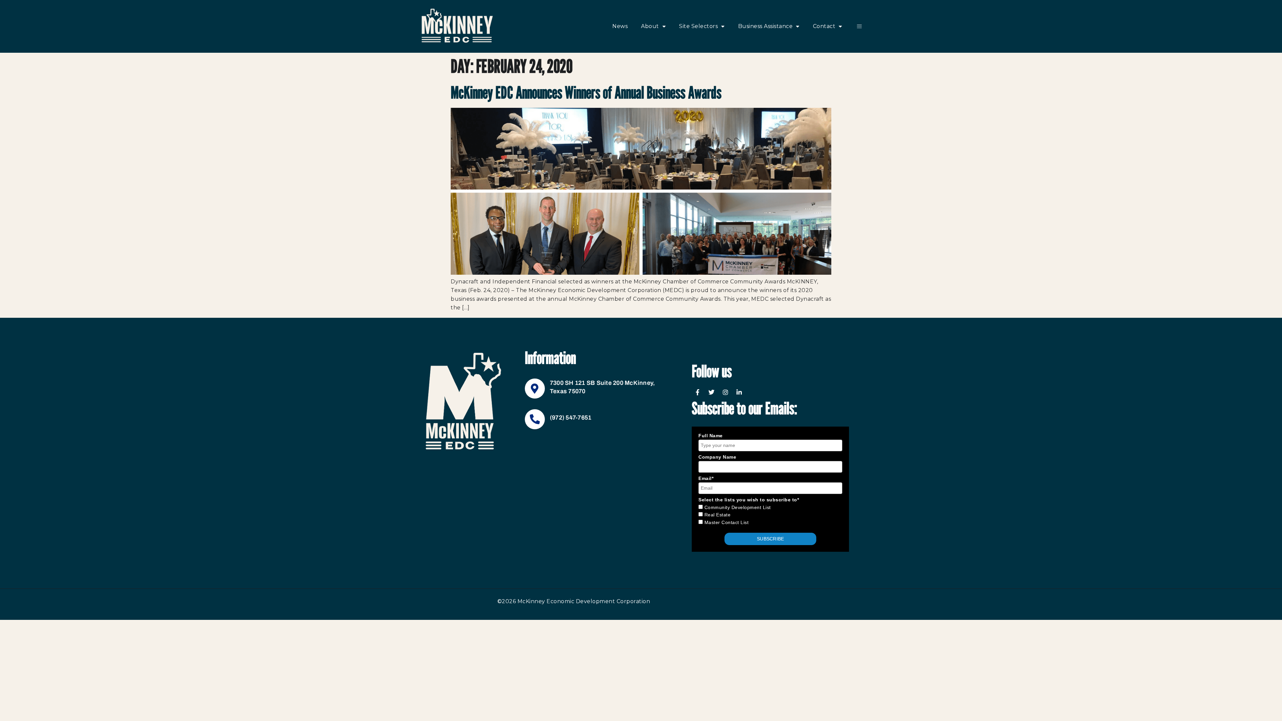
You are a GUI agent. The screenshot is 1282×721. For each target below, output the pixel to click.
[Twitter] (712, 392)
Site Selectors (698, 26)
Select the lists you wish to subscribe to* (748, 499)
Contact (824, 26)
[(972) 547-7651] (535, 419)
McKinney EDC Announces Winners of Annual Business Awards (586, 92)
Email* (705, 478)
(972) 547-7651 (571, 417)
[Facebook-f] (698, 392)
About (650, 26)
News (620, 26)
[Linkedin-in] (739, 392)
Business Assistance (765, 26)
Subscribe (770, 538)
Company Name (717, 457)
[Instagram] (725, 392)
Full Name (710, 435)
